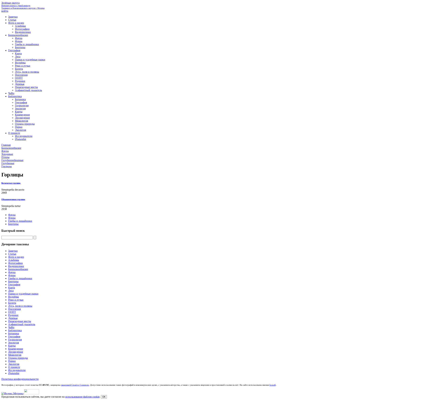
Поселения (14, 309)
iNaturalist (13, 373)
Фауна (11, 214)
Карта (11, 287)
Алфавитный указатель (21, 324)
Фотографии (15, 263)
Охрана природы (18, 357)
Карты (12, 345)
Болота (12, 302)
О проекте (14, 367)
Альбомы (13, 260)
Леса (11, 290)
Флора (11, 217)
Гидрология (15, 339)
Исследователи (17, 370)
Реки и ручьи (15, 299)
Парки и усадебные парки (23, 293)
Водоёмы (13, 296)
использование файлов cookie (82, 396)
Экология (13, 364)
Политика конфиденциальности (20, 379)
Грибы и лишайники (20, 220)
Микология (14, 354)
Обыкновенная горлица (13, 199)
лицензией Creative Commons (75, 385)
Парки (12, 361)
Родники (13, 315)
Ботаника (13, 333)
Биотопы (13, 224)
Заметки (13, 250)
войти (4, 11)
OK (104, 397)
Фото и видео (16, 257)
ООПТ (12, 312)
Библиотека (15, 330)
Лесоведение (15, 351)
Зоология (13, 342)
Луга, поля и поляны (20, 305)
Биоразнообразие (18, 269)
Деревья (13, 318)
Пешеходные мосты (19, 321)
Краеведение (15, 348)
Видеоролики (16, 266)
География (14, 284)
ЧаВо (11, 327)
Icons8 (272, 385)
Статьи (12, 253)
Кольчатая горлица (11, 183)
